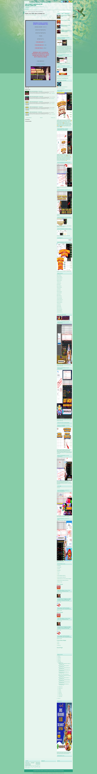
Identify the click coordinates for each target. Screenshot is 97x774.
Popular (59, 13)
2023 (58, 660)
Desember (60, 662)
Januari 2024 (59, 292)
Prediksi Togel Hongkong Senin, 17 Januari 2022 (36, 101)
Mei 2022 (58, 305)
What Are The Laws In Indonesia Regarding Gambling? (65, 25)
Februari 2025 (59, 287)
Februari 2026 (59, 276)
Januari (60, 696)
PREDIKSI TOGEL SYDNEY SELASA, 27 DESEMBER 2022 (63, 678)
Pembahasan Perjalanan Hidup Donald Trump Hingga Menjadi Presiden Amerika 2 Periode (64, 599)
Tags (62, 13)
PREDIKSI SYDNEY (30, 762)
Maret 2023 (58, 295)
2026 (58, 656)
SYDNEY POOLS (40, 64)
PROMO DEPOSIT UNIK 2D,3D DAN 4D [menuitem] (62, 580)
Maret (59, 693)
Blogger (67, 35)
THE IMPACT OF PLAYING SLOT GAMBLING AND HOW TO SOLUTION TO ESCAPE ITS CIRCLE (66, 31)
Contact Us (59, 645)
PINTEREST (59, 570)
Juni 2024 (58, 288)
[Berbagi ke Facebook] (28, 87)
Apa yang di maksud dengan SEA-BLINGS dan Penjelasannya (64, 608)
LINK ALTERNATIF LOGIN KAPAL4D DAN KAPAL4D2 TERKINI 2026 (33, 4)
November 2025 (59, 277)
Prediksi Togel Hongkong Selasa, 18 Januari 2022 (36, 96)
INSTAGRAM (59, 567)
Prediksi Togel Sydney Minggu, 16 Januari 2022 (36, 91)
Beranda (26, 1)
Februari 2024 (59, 291)
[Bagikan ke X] (27, 87)
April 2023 (58, 294)
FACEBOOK (59, 565)
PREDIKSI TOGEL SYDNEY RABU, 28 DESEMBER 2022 (63, 672)
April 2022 (58, 306)
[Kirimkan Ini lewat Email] (25, 87)
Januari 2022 (59, 310)
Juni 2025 (58, 283)
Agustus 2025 (59, 280)
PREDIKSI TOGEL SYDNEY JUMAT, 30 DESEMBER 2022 (63, 666)
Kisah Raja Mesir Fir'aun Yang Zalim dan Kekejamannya (63, 590)
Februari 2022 (59, 309)
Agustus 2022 (59, 302)
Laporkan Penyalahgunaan (62, 78)
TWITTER (58, 568)
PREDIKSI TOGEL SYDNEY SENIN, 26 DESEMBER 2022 (35, 13)
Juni (59, 689)
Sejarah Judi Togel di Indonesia (32, 767)
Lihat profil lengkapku (61, 88)
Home (26, 11)
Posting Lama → (53, 117)
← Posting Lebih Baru (28, 117)
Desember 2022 (59, 299)
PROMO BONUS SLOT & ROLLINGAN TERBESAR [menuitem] (64, 578)
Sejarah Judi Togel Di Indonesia (65, 20)
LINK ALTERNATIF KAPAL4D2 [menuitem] (61, 577)
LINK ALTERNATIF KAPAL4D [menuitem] (61, 575)
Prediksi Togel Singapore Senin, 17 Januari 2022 (36, 106)
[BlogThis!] (26, 87)
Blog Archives (67, 13)
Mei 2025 (58, 284)
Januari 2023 (59, 298)
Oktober (60, 686)
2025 (58, 657)
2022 (58, 661)
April (59, 692)
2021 (58, 698)
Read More (53, 93)
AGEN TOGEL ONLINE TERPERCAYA (63, 674)
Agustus (60, 688)
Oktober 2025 (59, 279)
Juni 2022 (58, 303)
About (58, 643)
